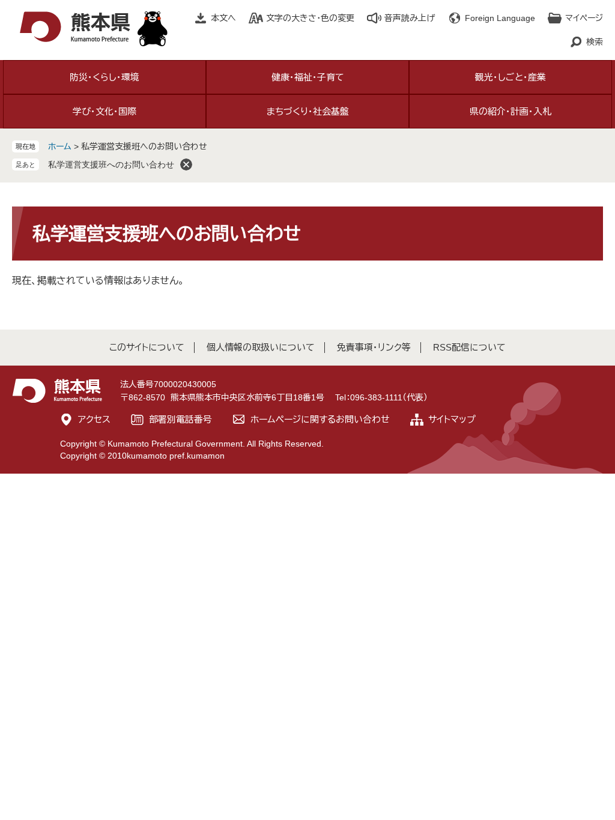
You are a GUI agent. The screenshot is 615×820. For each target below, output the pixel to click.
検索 (594, 42)
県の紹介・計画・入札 (510, 111)
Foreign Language (500, 18)
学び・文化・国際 (104, 111)
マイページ (584, 18)
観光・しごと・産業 (510, 77)
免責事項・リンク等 (374, 347)
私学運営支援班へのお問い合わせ (111, 164)
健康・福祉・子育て (307, 77)
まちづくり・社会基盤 (308, 111)
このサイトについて (146, 347)
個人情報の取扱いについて (261, 347)
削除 (186, 164)
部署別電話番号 (180, 419)
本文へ (223, 18)
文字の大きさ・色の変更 (310, 18)
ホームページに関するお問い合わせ (320, 419)
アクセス (94, 419)
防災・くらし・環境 (104, 77)
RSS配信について (469, 347)
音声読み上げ (409, 18)
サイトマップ (452, 419)
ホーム (59, 146)
